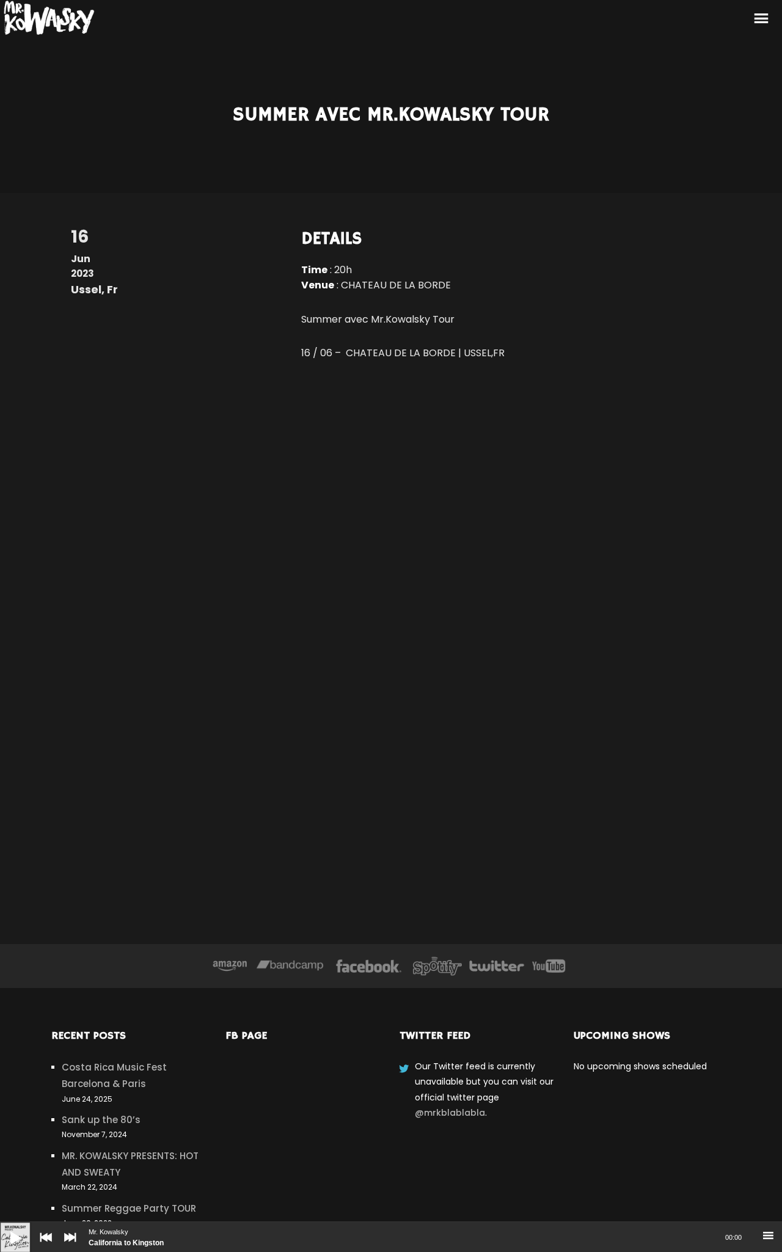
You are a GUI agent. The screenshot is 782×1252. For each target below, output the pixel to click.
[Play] (6, 1228)
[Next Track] (67, 1246)
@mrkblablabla (450, 1113)
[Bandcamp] (289, 966)
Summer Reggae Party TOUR (129, 1208)
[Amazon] (230, 966)
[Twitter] (496, 966)
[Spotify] (437, 966)
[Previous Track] (43, 1246)
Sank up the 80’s (101, 1119)
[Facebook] (368, 966)
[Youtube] (549, 966)
